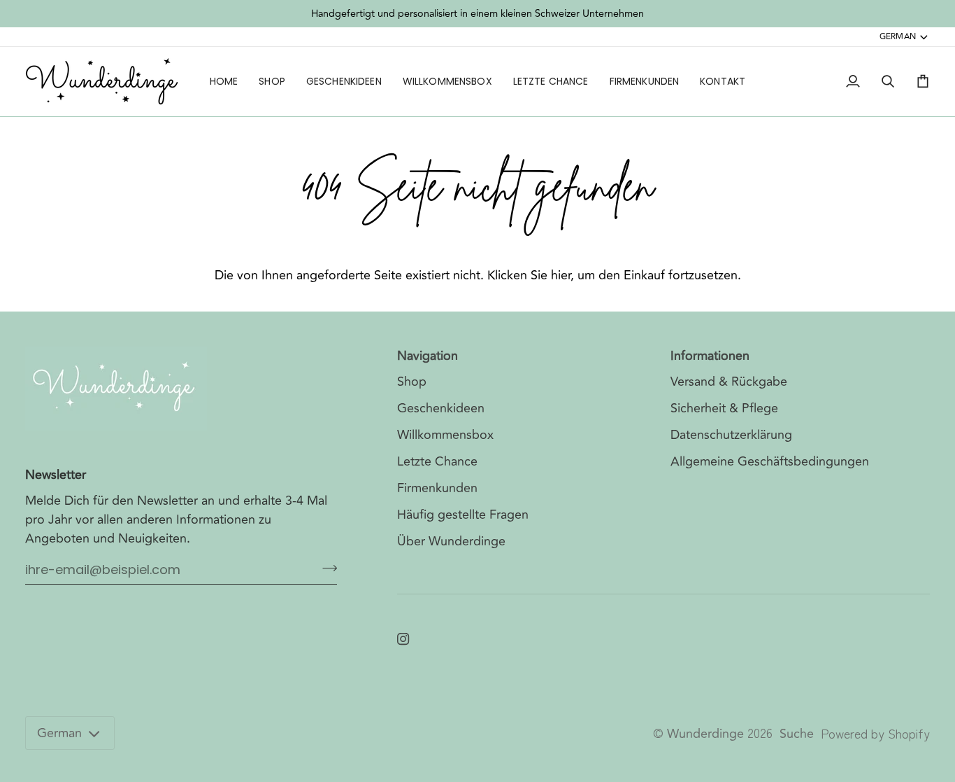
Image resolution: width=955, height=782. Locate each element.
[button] (272, 81)
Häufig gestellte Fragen (463, 514)
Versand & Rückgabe (728, 381)
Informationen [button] (709, 356)
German (897, 36)
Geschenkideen (440, 408)
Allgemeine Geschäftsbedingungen (769, 461)
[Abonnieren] (325, 568)
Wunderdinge (705, 733)
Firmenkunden (437, 488)
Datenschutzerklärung (731, 435)
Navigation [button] (427, 356)
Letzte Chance (437, 461)
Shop (411, 381)
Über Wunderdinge (451, 541)
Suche (797, 733)
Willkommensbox (445, 435)
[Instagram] (403, 639)
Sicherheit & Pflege (724, 408)
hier (560, 275)
